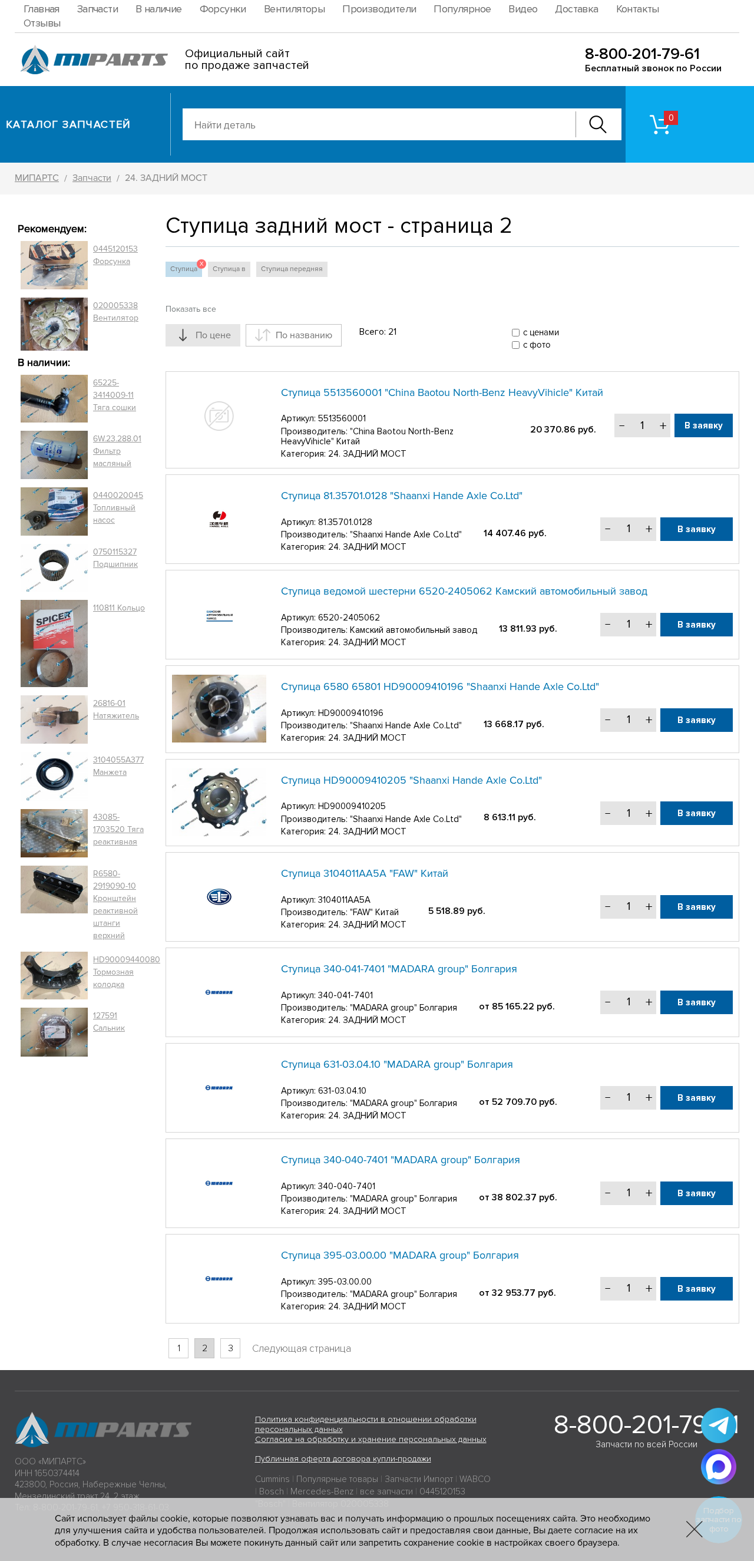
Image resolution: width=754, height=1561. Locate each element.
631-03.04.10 (342, 1090)
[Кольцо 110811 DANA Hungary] (54, 643)
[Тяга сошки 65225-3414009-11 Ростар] (54, 399)
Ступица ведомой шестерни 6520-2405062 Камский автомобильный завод (464, 591)
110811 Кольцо (119, 608)
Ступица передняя (292, 269)
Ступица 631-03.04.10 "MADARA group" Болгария (397, 1064)
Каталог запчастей (68, 124)
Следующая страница (301, 1349)
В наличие (158, 8)
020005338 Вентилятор (115, 312)
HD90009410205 (352, 806)
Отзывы (42, 22)
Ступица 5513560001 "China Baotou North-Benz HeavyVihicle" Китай (442, 392)
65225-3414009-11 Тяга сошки (114, 395)
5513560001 (342, 418)
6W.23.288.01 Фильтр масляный (117, 451)
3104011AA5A (344, 900)
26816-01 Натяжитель (116, 709)
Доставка (576, 8)
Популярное (462, 8)
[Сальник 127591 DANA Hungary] (54, 1032)
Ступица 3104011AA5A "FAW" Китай (364, 873)
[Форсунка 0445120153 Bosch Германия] (54, 265)
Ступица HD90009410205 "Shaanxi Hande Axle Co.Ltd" (411, 780)
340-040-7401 (346, 1186)
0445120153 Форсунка (115, 255)
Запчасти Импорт (419, 1479)
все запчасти (386, 1491)
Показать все (191, 309)
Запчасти (97, 8)
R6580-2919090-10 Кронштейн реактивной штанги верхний (115, 904)
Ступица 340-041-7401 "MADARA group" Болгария (399, 968)
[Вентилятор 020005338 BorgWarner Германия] (54, 324)
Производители (379, 8)
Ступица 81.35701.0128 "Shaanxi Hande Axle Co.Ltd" (401, 495)
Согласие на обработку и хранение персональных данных (371, 1439)
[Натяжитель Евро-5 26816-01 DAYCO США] (54, 719)
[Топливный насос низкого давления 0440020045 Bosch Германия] (54, 511)
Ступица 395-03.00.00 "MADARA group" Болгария (400, 1255)
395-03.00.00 (345, 1281)
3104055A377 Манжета (118, 766)
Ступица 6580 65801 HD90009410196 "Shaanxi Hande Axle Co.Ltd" (440, 686)
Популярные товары (337, 1479)
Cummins (272, 1479)
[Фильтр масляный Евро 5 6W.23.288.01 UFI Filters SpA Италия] (54, 455)
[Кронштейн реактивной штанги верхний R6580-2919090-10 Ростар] (54, 904)
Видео (522, 8)
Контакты (637, 8)
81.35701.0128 (345, 522)
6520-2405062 (349, 617)
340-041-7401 (345, 995)
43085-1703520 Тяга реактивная (118, 829)
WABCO (475, 1479)
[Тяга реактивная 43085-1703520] (54, 833)
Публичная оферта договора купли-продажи (343, 1459)
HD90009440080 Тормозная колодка (126, 972)
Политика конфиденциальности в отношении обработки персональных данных (366, 1424)
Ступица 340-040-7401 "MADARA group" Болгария (400, 1159)
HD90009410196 (350, 713)
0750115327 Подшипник (115, 558)
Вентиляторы (294, 8)
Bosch (271, 1491)
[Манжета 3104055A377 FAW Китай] (54, 776)
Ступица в (229, 269)
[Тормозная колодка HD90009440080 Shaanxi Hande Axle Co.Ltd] (54, 976)
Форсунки (223, 8)
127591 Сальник (109, 1022)
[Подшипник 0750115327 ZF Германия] (54, 567)
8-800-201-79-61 (642, 54)
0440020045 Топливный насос (118, 507)
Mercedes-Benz (321, 1491)
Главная (41, 8)
